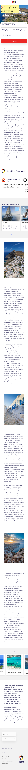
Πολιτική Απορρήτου (7, 761)
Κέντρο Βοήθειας (6, 757)
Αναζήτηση (14, 41)
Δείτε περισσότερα (8, 234)
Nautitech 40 (6, 222)
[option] (13, 186)
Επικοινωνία (5, 763)
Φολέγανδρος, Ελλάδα (14, 672)
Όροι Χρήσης (5, 759)
